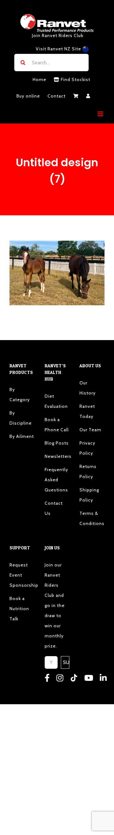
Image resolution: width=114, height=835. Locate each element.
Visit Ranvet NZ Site (59, 49)
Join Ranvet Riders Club (58, 35)
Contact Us (54, 508)
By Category (20, 394)
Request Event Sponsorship (22, 575)
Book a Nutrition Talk (19, 609)
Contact (57, 96)
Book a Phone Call (57, 425)
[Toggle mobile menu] (101, 114)
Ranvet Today (87, 411)
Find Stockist (75, 79)
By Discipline (21, 418)
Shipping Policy (89, 495)
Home (39, 79)
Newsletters (57, 456)
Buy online (28, 96)
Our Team (90, 430)
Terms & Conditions (91, 518)
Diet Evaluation (56, 401)
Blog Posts (57, 443)
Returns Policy (88, 471)
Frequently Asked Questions (56, 480)
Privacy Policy (87, 448)
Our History (87, 388)
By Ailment (22, 436)
